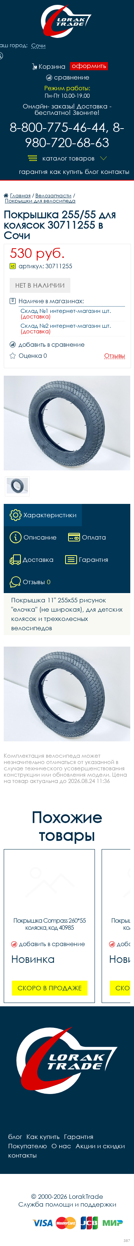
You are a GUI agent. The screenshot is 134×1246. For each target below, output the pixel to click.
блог (92, 171)
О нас (61, 1146)
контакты (115, 171)
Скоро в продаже (49, 988)
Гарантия (33, 171)
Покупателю (27, 1146)
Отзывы (114, 356)
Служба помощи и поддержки (67, 1204)
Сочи (38, 46)
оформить (89, 65)
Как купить (66, 171)
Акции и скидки (100, 1146)
